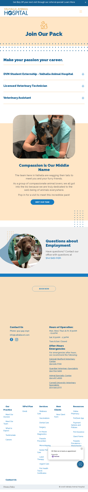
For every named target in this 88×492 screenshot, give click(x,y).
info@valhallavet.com (20, 335)
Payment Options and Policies (76, 425)
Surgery (42, 427)
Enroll (25, 411)
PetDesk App (78, 418)
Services (43, 406)
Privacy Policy (9, 487)
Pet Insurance (78, 432)
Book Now (44, 289)
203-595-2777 (55, 387)
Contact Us (11, 480)
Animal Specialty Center (60, 375)
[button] (80, 464)
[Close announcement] (85, 2)
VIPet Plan (28, 406)
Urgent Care (44, 464)
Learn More (69, 2)
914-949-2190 (53, 257)
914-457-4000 (55, 378)
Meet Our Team (42, 202)
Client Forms (78, 436)
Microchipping (45, 445)
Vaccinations (44, 418)
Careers (9, 440)
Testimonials (11, 435)
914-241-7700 (55, 364)
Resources (78, 406)
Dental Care (44, 423)
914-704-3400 (55, 371)
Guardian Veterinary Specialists (63, 368)
